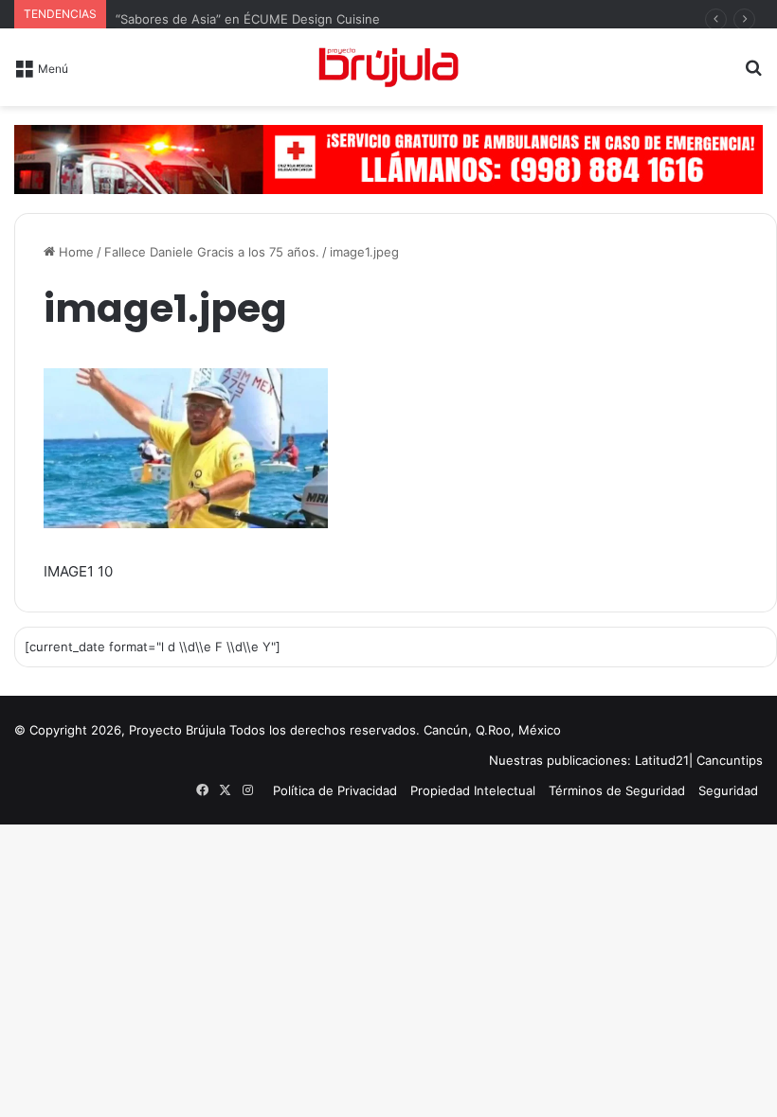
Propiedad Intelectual (472, 790)
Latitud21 (662, 760)
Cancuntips (729, 760)
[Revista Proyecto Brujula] (388, 67)
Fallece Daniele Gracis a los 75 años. (211, 251)
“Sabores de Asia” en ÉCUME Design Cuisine (248, 19)
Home (74, 251)
